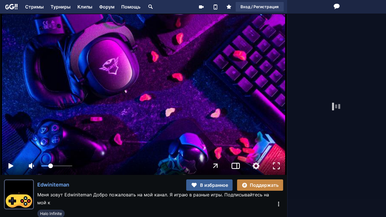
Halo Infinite (51, 213)
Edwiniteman (53, 185)
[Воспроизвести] (11, 166)
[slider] (56, 165)
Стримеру (201, 7)
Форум (106, 7)
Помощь (130, 7)
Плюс (229, 6)
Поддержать (264, 185)
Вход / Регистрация (259, 6)
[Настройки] (256, 166)
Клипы (84, 7)
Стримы (34, 7)
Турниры (61, 7)
